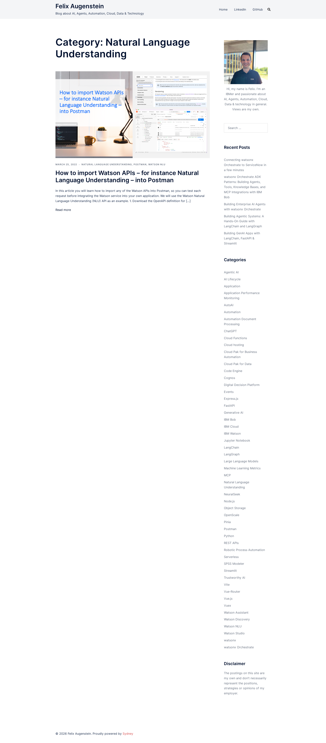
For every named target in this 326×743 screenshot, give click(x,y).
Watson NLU (156, 164)
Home (223, 9)
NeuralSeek (232, 494)
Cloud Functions (235, 338)
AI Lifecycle (232, 279)
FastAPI (229, 405)
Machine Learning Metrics (242, 468)
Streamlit (230, 570)
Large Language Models (241, 461)
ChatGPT (230, 331)
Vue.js (228, 598)
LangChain (231, 447)
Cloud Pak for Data (237, 364)
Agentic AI (231, 272)
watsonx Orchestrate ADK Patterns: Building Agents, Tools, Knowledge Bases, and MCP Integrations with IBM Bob (244, 187)
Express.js (231, 398)
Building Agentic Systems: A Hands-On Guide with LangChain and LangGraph (244, 221)
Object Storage (235, 508)
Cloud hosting (234, 345)
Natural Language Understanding (107, 164)
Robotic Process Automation (244, 550)
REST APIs (231, 543)
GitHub (258, 9)
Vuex (227, 605)
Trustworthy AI (234, 577)
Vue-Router (232, 591)
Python (229, 536)
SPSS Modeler (234, 564)
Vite (227, 584)
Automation (232, 312)
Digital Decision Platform (242, 385)
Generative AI (233, 412)
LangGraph (232, 454)
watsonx (230, 640)
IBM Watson (232, 433)
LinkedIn (240, 9)
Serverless (231, 557)
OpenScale (231, 515)
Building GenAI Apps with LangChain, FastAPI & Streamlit (242, 238)
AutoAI (228, 305)
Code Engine (233, 371)
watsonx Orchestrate (239, 647)
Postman (140, 164)
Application (232, 286)
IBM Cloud (231, 426)
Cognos (229, 378)
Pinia (227, 522)
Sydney (128, 733)
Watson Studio (234, 633)
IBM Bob (230, 419)
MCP (227, 475)
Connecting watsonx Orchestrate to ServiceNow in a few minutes (245, 165)
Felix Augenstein (79, 6)
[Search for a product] (269, 9)
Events (229, 392)
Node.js (229, 501)
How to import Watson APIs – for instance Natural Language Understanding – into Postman (127, 176)
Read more (63, 210)
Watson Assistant (236, 612)
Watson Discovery (237, 619)
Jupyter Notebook (237, 440)
